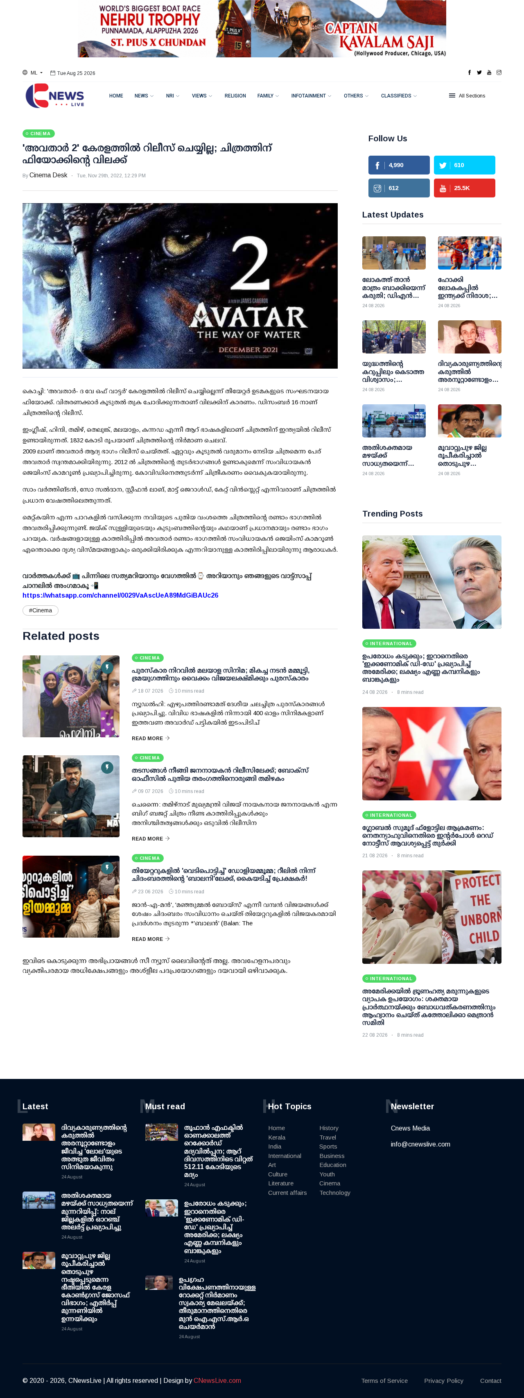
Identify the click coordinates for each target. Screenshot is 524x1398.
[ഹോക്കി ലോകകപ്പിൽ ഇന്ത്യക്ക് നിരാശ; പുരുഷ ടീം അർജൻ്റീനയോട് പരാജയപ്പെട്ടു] (469, 253)
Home (116, 96)
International (284, 1155)
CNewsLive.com (217, 1380)
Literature (281, 1183)
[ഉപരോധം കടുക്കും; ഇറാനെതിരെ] (431, 582)
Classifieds (396, 96)
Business (332, 1155)
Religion (235, 96)
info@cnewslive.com (420, 1144)
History (329, 1127)
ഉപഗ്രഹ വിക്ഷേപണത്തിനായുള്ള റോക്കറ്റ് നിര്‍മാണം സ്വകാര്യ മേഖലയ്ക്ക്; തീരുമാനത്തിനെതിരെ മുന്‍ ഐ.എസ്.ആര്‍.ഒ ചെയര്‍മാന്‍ (217, 1303)
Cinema (329, 1183)
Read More (147, 738)
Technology (335, 1192)
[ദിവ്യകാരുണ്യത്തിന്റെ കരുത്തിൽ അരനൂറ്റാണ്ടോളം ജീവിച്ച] (469, 336)
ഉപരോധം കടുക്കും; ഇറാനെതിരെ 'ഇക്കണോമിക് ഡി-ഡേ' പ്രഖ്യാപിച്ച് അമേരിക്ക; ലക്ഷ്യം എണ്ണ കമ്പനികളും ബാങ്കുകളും (215, 1227)
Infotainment (308, 96)
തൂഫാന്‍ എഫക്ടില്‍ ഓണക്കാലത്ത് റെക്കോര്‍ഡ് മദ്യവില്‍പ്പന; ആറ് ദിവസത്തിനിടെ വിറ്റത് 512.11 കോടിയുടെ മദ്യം (218, 1151)
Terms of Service (384, 1380)
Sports (328, 1146)
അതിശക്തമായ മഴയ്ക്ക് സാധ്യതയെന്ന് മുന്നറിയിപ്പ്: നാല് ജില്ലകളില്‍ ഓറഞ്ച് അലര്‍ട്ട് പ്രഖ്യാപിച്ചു (97, 1211)
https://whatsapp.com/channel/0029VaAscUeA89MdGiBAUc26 (120, 595)
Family (265, 96)
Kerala (276, 1137)
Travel (327, 1137)
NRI (170, 96)
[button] (33, 73)
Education (332, 1164)
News (141, 96)
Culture (277, 1174)
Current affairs (287, 1192)
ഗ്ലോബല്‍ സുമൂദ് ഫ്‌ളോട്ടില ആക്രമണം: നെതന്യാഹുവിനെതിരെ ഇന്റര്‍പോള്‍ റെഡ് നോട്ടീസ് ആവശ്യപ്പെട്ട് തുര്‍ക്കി (427, 835)
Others (353, 96)
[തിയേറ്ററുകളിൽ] (71, 897)
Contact (490, 1380)
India (274, 1146)
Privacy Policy (444, 1380)
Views (199, 96)
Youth (327, 1174)
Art (272, 1164)
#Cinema (40, 610)
